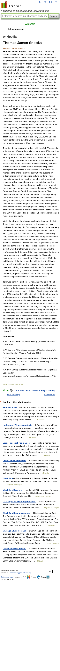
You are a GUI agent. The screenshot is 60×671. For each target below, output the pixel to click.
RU (39, 2)
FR (56, 2)
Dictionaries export (7, 577)
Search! (53, 16)
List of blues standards (14, 460)
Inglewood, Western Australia (17, 425)
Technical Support (15, 573)
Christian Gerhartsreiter (14, 548)
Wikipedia (30, 24)
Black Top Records (12, 490)
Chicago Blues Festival (14, 531)
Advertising (27, 573)
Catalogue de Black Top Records (19, 501)
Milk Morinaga (13, 394)
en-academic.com (11, 4)
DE (45, 2)
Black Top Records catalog (16, 513)
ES (50, 2)
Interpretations (16, 29)
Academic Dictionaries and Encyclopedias (25, 10)
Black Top (8, 478)
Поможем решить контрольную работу (35, 390)
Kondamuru (49, 394)
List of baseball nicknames (16, 443)
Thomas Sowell (10, 407)
